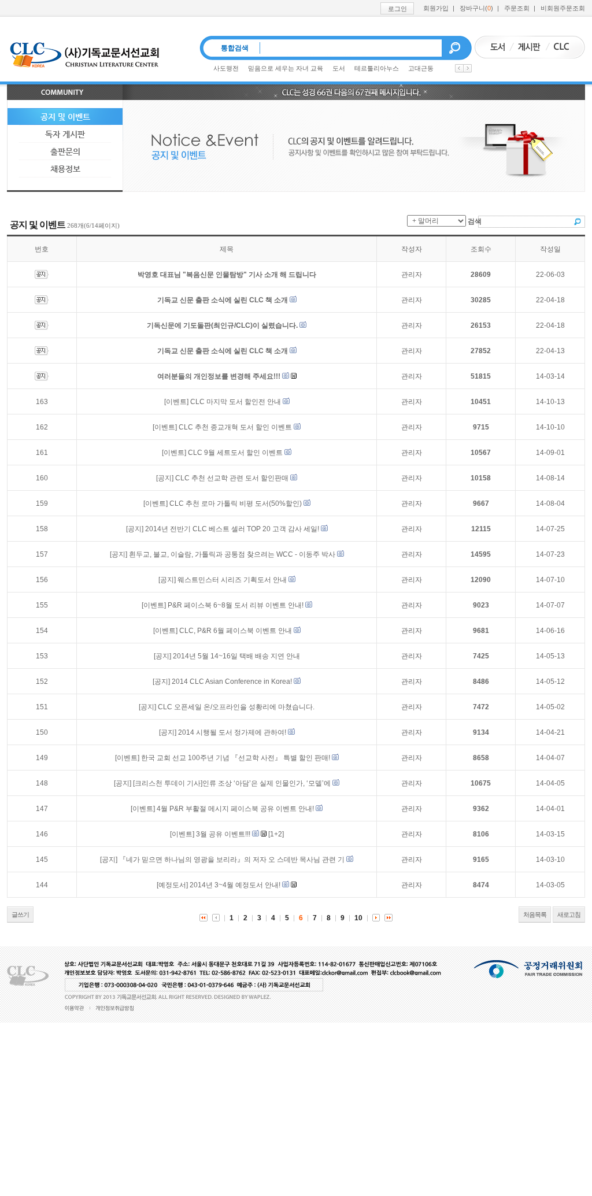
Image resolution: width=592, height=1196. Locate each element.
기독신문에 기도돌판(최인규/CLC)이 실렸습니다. (222, 325)
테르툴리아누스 (376, 68)
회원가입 (436, 8)
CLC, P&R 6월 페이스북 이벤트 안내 (235, 631)
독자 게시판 (65, 134)
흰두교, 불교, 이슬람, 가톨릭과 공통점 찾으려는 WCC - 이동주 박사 (232, 554)
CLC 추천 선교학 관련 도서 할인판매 (231, 478)
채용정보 (65, 168)
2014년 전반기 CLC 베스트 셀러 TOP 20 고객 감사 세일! (232, 529)
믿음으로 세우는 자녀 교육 (285, 68)
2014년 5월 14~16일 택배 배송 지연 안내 (236, 656)
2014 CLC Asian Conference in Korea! (232, 681)
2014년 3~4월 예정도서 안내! (235, 885)
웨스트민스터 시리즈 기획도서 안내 (232, 580)
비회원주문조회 (563, 8)
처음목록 (534, 914)
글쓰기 (20, 914)
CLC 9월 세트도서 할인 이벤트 (235, 453)
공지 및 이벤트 (65, 116)
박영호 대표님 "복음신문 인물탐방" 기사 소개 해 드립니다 (227, 275)
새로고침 (568, 914)
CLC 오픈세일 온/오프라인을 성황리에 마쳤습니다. (236, 707)
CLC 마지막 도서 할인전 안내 (235, 402)
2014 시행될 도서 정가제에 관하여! (232, 732)
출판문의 (65, 151)
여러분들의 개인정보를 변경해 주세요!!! (218, 376)
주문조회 (517, 8)
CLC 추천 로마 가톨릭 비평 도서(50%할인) (235, 503)
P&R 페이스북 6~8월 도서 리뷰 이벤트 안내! (236, 605)
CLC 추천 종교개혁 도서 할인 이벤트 (235, 427)
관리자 (411, 275)
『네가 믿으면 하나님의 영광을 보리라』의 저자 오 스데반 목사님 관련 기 (232, 860)
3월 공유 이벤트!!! (223, 834)
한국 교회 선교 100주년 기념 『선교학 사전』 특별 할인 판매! (235, 758)
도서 (338, 68)
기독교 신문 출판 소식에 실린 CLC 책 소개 (222, 300)
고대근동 (421, 68)
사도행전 (226, 68)
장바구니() (476, 8)
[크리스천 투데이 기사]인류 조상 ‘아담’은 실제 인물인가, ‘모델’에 (232, 783)
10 (358, 918)
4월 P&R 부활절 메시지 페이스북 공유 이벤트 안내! (235, 809)
